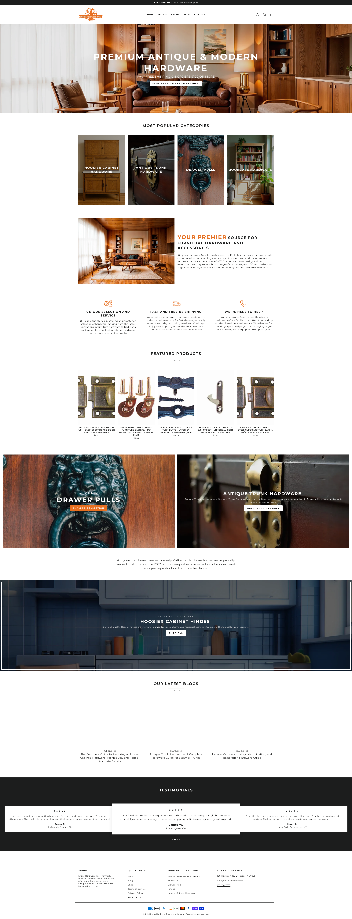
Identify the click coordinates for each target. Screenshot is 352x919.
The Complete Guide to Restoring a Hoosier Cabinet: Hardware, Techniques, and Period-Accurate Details (110, 758)
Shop (161, 14)
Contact (200, 14)
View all (176, 361)
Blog (187, 14)
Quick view (96, 421)
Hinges (171, 889)
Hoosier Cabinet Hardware (182, 893)
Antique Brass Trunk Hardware (184, 876)
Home (149, 14)
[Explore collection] (89, 501)
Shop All (176, 633)
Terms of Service (137, 889)
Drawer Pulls (174, 885)
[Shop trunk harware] (263, 501)
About (175, 14)
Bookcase (173, 880)
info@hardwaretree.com (230, 880)
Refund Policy (135, 897)
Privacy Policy (135, 893)
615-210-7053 (223, 885)
